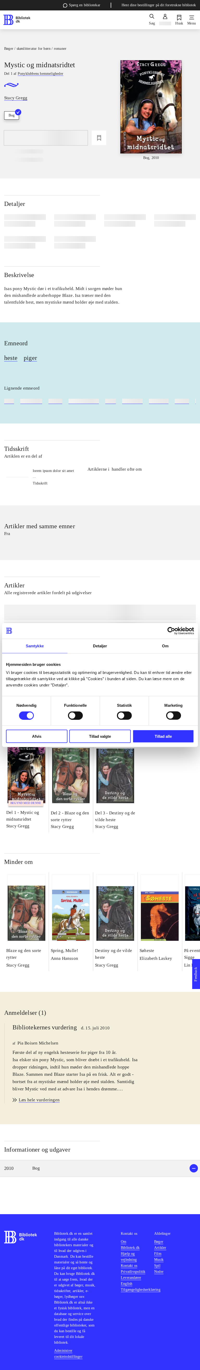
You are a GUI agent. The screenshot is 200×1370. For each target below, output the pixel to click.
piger (30, 357)
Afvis (36, 736)
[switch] (75, 715)
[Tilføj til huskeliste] (99, 138)
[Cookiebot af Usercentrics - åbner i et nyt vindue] (171, 631)
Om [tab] (165, 645)
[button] (100, 1168)
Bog (12, 115)
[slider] (151, 110)
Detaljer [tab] (100, 645)
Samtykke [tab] (35, 645)
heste (10, 357)
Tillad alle (163, 736)
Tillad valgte (100, 736)
